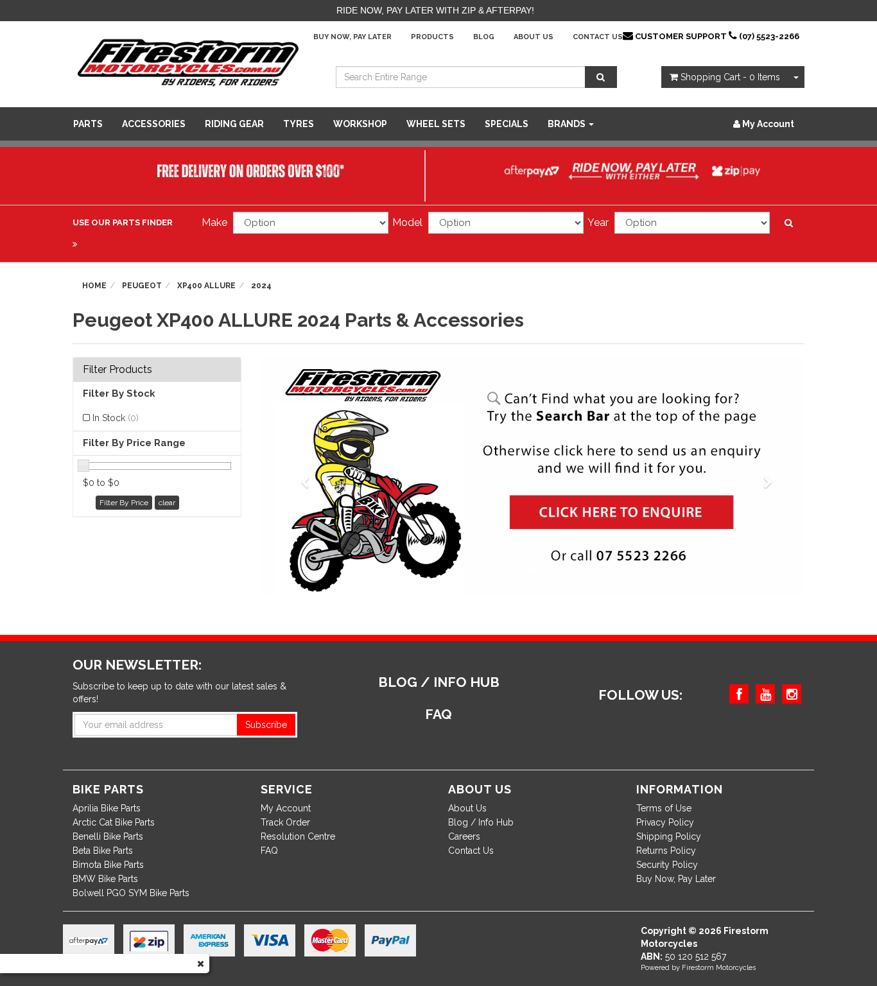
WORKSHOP (360, 124)
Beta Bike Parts (103, 850)
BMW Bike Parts (105, 879)
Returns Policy (666, 850)
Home (94, 285)
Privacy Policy (665, 822)
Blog (483, 37)
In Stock (115, 418)
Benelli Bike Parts (108, 836)
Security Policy (667, 865)
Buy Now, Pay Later (352, 37)
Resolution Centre (298, 836)
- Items (730, 77)
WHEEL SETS (435, 124)
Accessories (154, 124)
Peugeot (142, 285)
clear (167, 502)
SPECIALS (506, 124)
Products (432, 37)
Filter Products (117, 370)
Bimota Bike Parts (108, 865)
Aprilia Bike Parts (107, 808)
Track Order (285, 822)
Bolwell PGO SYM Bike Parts (131, 893)
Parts (88, 124)
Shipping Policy (668, 836)
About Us (533, 37)
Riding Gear (234, 124)
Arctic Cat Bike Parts (114, 822)
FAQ (269, 850)
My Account (286, 808)
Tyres (298, 124)
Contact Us (598, 37)
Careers (464, 836)
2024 (261, 285)
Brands (567, 124)
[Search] (601, 77)
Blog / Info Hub (481, 822)
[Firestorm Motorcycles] (188, 61)
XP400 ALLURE (206, 285)
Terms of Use (663, 808)
